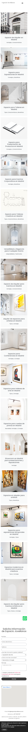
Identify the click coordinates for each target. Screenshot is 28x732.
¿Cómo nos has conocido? (9, 657)
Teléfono (3, 647)
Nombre (3, 636)
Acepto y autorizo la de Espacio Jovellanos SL (10, 674)
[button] (22, 3)
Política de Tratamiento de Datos (10, 673)
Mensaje (3, 663)
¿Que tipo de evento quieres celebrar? (12, 652)
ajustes (12, 727)
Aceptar (4, 729)
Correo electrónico (6, 642)
